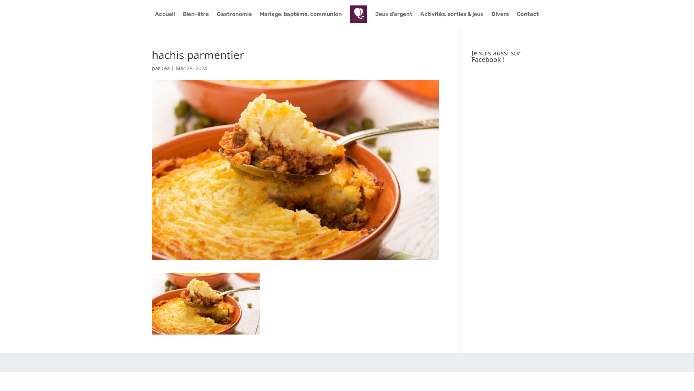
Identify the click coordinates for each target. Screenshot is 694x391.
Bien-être (196, 14)
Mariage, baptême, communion (301, 14)
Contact (528, 14)
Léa (166, 68)
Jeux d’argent (393, 14)
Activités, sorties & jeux (452, 14)
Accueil (165, 14)
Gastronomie (234, 14)
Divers (500, 14)
